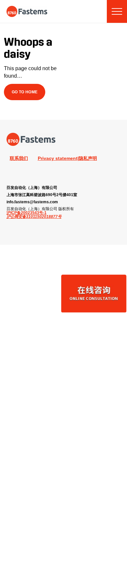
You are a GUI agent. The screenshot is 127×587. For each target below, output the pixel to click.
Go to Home (25, 91)
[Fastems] (31, 139)
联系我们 (19, 158)
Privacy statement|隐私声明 (67, 158)
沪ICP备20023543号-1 (27, 213)
